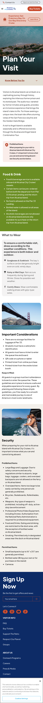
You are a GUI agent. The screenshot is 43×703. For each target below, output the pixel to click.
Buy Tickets (35, 8)
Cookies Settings (21, 698)
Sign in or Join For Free (30, 2)
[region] (21, 690)
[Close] (40, 681)
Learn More (34, 19)
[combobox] (21, 80)
